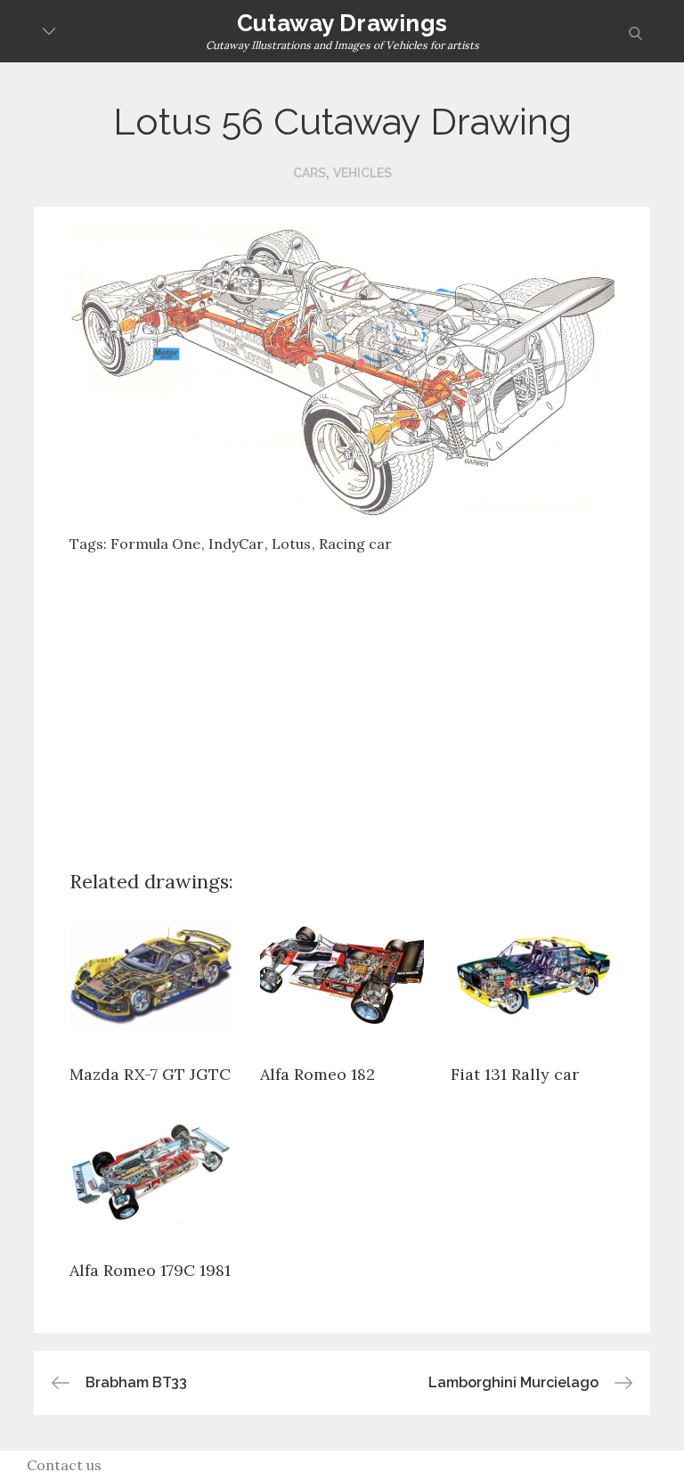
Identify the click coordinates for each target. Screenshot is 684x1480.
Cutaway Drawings (342, 23)
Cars (309, 173)
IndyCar (236, 543)
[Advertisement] (376, 697)
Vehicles (362, 173)
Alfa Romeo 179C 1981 (150, 1270)
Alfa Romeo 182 (317, 1074)
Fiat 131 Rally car (515, 1074)
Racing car (355, 543)
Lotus (291, 543)
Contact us (64, 1465)
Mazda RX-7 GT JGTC (150, 1074)
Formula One (155, 543)
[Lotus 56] (341, 371)
